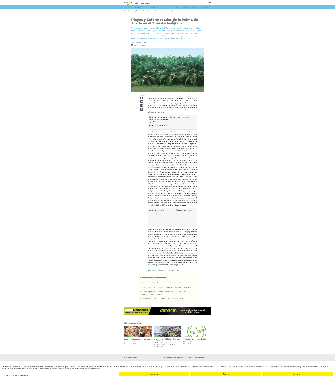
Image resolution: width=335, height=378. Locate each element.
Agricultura (139, 7)
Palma (177, 270)
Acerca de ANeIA (189, 7)
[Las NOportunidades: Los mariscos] (138, 331)
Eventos (175, 7)
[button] (210, 2)
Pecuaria (152, 7)
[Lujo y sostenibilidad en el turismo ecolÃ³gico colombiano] (167, 331)
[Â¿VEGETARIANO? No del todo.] (197, 331)
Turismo (163, 7)
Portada (126, 11)
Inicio (128, 7)
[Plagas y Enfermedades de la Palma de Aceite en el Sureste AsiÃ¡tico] (167, 70)
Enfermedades (162, 270)
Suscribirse (205, 7)
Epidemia (171, 270)
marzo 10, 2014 (139, 45)
